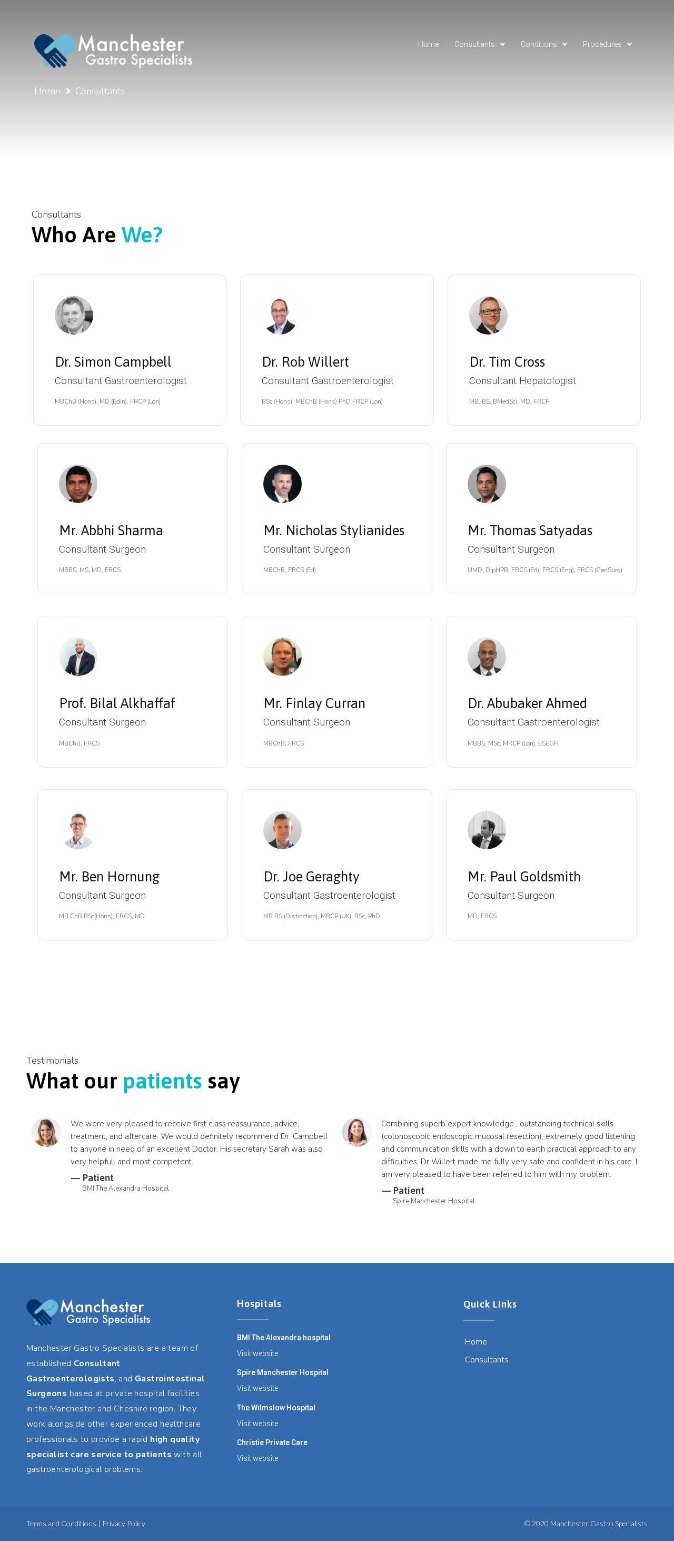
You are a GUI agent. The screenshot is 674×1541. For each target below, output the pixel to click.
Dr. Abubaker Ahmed (527, 703)
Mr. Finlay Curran (314, 703)
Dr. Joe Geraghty (311, 877)
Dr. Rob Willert (305, 362)
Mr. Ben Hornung (109, 877)
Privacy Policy (123, 1523)
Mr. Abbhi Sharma (111, 530)
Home (47, 91)
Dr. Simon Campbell (113, 362)
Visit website (257, 1353)
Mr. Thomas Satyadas (530, 530)
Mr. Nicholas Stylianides (333, 530)
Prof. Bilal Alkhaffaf (117, 703)
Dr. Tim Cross (507, 362)
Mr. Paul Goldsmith (524, 877)
